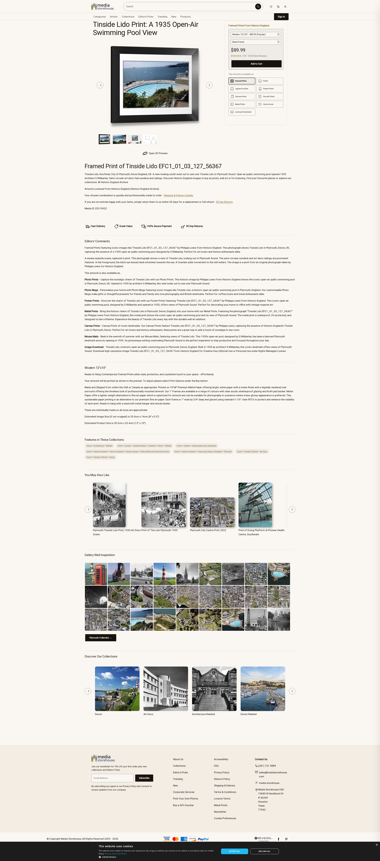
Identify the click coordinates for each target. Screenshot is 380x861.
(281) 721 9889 (267, 765)
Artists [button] (114, 16)
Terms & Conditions (225, 792)
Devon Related (249, 714)
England (152, 445)
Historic (187, 445)
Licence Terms (222, 798)
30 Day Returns (224, 201)
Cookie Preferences (225, 818)
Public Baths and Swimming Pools (154, 451)
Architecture (99, 445)
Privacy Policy (221, 772)
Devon (160, 445)
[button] (157, 857)
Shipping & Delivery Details (178, 195)
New (173, 16)
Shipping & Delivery (224, 785)
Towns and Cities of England (210, 451)
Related (109, 445)
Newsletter (220, 811)
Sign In (281, 16)
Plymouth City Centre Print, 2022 (208, 530)
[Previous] (100, 85)
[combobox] (189, 6)
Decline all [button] (265, 851)
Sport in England (117, 451)
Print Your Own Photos (185, 798)
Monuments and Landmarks (204, 445)
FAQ (216, 765)
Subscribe (144, 778)
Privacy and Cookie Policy (116, 853)
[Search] (258, 6)
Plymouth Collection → (101, 637)
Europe (128, 445)
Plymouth (228, 451)
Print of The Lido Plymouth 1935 (159, 530)
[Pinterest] (286, 840)
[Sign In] (285, 6)
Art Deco (263, 451)
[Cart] (278, 6)
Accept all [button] (234, 851)
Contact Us (261, 759)
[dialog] (190, 851)
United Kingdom (140, 445)
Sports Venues (132, 451)
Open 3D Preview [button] (158, 153)
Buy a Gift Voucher (183, 805)
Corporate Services (183, 792)
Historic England (101, 451)
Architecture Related (203, 714)
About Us (178, 759)
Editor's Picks (145, 16)
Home (89, 445)
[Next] (209, 85)
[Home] (105, 6)
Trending (162, 16)
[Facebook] (278, 840)
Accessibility (221, 759)
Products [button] (185, 16)
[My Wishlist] (271, 6)
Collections (128, 16)
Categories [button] (100, 16)
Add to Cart (256, 63)
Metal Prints (220, 805)
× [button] (377, 845)
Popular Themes (251, 451)
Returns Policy (222, 778)
